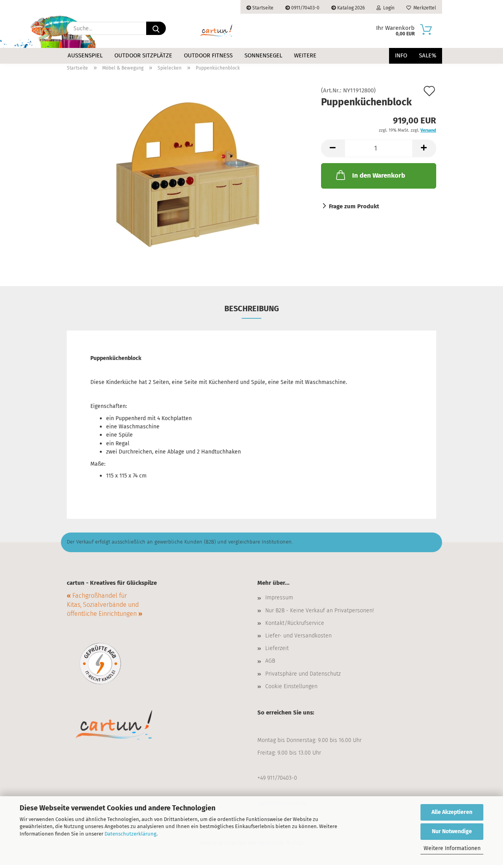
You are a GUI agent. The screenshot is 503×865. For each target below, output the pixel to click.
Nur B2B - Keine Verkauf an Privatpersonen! (319, 610)
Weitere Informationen (452, 848)
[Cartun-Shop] (216, 31)
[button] (333, 148)
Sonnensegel (263, 55)
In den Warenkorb (378, 175)
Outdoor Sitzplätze (143, 55)
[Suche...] (156, 28)
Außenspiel (85, 55)
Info (401, 55)
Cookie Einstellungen (291, 686)
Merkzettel (423, 8)
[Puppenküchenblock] (188, 175)
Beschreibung (251, 308)
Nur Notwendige (452, 831)
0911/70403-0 (304, 8)
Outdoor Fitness (208, 55)
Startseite (262, 8)
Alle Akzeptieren (451, 812)
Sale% (427, 55)
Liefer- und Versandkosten (298, 635)
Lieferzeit (277, 648)
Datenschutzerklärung (130, 834)
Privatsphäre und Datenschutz (303, 673)
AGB (270, 660)
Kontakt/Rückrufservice (294, 623)
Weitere (305, 55)
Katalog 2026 (350, 8)
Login (388, 8)
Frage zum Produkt (354, 206)
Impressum (279, 597)
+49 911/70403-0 (277, 778)
